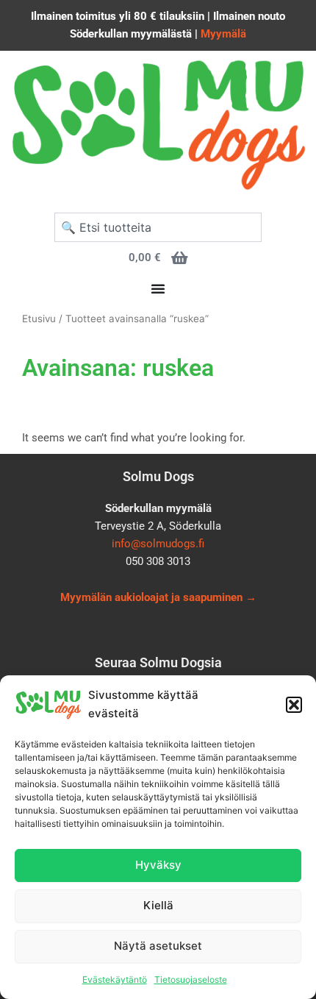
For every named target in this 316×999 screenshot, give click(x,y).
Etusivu (39, 318)
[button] (294, 704)
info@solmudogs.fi (158, 543)
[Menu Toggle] (158, 288)
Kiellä (158, 905)
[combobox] (157, 227)
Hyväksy (158, 865)
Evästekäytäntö (114, 979)
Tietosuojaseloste (190, 979)
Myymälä (223, 33)
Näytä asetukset (158, 946)
